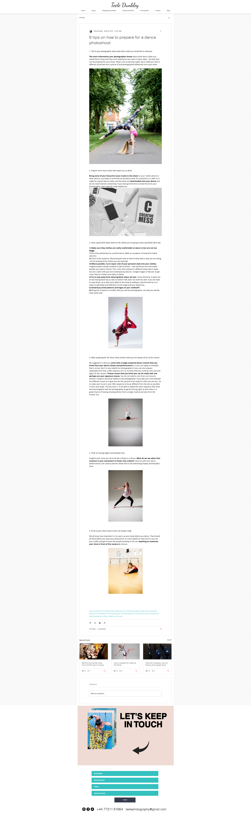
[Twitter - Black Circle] (92, 809)
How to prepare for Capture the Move (125, 664)
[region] (126, 735)
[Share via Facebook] (90, 623)
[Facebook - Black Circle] (88, 809)
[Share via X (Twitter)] (95, 623)
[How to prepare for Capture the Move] (125, 651)
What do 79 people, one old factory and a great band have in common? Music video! (156, 664)
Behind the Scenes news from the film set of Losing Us (92, 664)
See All (169, 640)
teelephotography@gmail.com (146, 809)
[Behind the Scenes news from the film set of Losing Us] (94, 651)
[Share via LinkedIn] (100, 623)
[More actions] (160, 31)
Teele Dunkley (125, 5)
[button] (169, 17)
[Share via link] (104, 623)
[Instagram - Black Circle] (84, 809)
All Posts (82, 18)
